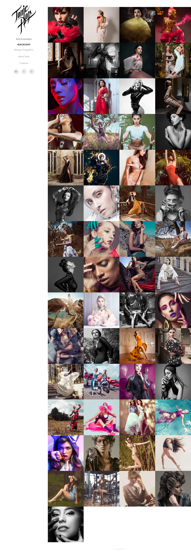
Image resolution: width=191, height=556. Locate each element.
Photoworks (24, 39)
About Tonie (24, 56)
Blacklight (23, 44)
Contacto (23, 63)
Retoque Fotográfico (24, 49)
